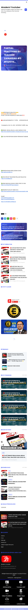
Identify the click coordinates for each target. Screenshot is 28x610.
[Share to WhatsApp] (8, 218)
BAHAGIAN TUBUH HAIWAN (14, 366)
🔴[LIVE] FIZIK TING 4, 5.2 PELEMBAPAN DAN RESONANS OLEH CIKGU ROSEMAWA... (17, 268)
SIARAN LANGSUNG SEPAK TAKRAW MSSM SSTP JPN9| (15, 2)
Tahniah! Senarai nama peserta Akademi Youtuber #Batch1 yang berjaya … (16, 355)
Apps (2, 547)
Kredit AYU (3, 542)
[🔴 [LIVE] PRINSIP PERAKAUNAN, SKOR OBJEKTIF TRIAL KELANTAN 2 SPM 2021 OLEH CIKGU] (5, 282)
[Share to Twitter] (5, 218)
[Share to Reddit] (14, 218)
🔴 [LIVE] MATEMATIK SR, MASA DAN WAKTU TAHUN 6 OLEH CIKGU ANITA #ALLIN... (18, 249)
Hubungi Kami (17, 577)
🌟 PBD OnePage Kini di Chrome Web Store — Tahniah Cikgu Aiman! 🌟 (16, 360)
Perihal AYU (10, 577)
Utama (3, 536)
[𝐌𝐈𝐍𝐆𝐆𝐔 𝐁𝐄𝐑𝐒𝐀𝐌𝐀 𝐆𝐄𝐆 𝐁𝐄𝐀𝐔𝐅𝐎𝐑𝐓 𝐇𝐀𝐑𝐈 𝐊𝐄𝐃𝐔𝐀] (4, 499)
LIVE (5, 30)
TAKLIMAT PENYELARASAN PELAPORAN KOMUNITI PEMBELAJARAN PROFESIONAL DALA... (17, 489)
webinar (10, 479)
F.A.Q (2, 538)
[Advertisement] (14, 91)
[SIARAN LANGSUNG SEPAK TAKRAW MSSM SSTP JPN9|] (2, 2)
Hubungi (3, 540)
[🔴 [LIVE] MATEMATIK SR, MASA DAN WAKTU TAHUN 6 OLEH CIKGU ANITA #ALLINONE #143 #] (5, 254)
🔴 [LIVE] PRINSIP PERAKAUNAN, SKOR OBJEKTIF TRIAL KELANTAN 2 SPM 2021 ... (18, 277)
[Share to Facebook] (2, 218)
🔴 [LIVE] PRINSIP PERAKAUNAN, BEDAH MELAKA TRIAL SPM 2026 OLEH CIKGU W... (18, 258)
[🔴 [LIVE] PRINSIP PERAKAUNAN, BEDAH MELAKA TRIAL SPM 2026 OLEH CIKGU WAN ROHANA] (5, 263)
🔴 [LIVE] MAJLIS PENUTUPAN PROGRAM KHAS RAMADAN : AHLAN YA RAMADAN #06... (13, 382)
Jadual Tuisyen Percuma (7, 544)
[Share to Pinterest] (11, 218)
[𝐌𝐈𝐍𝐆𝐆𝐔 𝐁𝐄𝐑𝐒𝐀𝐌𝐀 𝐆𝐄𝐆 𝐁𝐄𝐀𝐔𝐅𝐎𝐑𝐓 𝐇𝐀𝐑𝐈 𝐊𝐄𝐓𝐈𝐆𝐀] (4, 484)
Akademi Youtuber (10, 7)
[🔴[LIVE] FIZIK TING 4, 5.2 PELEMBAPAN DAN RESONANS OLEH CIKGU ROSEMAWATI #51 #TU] (5, 273)
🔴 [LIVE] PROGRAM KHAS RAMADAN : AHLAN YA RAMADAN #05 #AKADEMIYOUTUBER (14, 407)
